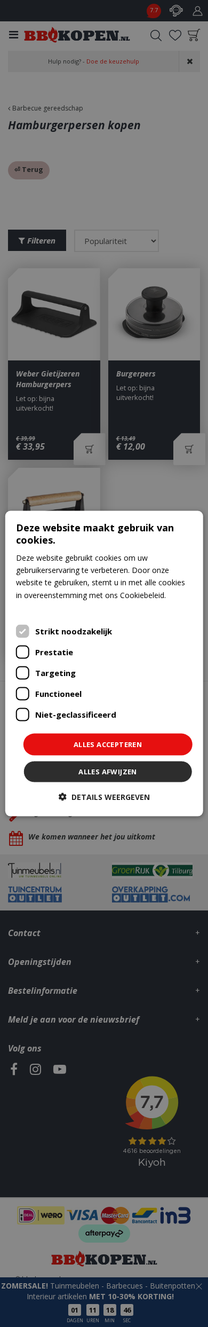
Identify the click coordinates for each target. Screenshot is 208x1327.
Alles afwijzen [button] (107, 771)
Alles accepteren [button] (108, 744)
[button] (104, 797)
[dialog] (104, 663)
